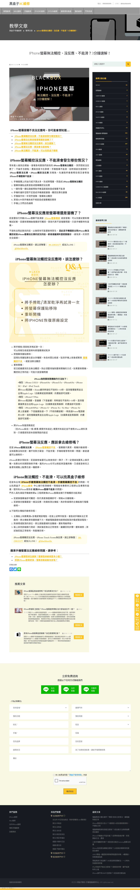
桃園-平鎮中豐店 (59, 849)
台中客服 (73, 689)
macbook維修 (101, 192)
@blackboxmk (123, 4)
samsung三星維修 (102, 187)
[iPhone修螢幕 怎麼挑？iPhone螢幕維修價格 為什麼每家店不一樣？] (18, 612)
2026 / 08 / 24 (113, 277)
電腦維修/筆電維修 (102, 133)
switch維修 (100, 117)
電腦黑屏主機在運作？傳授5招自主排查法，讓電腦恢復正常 (117, 229)
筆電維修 (6, 11)
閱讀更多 (78, 595)
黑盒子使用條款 (75, 775)
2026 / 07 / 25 (113, 291)
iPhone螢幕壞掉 (52, 218)
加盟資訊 (12, 832)
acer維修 (99, 122)
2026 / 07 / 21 (113, 305)
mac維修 (12, 821)
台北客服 (52, 689)
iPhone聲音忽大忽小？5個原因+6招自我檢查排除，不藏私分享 (117, 244)
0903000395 (104, 4)
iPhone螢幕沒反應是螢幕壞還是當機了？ (34, 140)
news (98, 85)
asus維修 (99, 155)
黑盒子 (19, 3)
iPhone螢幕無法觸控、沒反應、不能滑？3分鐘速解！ (57, 31)
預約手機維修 (14, 828)
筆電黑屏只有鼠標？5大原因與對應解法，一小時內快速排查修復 (117, 329)
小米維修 (98, 165)
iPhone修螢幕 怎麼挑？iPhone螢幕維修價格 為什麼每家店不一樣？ (49, 609)
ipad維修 (99, 149)
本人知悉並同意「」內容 (71, 775)
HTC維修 (99, 171)
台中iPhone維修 (15, 824)
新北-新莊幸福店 (59, 838)
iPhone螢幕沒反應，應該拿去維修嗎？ (33, 147)
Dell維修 (99, 106)
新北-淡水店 (57, 830)
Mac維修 (17, 11)
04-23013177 (55, 245)
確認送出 (70, 791)
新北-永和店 (57, 827)
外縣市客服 (93, 689)
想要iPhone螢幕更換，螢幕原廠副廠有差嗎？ (36, 560)
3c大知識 (99, 197)
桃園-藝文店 (57, 845)
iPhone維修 (40, 11)
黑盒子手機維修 (15, 31)
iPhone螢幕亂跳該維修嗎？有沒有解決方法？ (41, 591)
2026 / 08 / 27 (113, 249)
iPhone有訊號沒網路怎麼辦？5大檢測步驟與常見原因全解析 (117, 300)
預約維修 (78, 11)
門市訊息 (88, 11)
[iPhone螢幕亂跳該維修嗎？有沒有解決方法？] (18, 593)
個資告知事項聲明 (15, 882)
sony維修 (99, 176)
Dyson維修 (52, 11)
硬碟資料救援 (66, 11)
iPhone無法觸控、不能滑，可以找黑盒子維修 (36, 150)
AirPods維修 (100, 96)
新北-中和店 (57, 823)
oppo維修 (99, 181)
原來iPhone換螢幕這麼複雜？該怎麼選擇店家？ (42, 633)
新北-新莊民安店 (59, 834)
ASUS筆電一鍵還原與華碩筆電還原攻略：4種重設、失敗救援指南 (117, 314)
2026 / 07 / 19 (113, 334)
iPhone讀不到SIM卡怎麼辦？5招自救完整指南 (109, 873)
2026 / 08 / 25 (113, 263)
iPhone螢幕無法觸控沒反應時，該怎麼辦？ (35, 143)
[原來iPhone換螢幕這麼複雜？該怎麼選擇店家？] (18, 636)
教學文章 (29, 31)
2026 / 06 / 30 (113, 348)
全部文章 (98, 203)
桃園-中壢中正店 (59, 842)
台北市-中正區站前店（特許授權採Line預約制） (70, 820)
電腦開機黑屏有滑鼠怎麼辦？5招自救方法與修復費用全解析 (117, 258)
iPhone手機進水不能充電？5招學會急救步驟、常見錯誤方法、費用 (117, 272)
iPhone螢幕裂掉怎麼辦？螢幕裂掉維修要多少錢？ (38, 556)
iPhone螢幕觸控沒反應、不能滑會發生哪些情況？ (38, 136)
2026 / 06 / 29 (113, 360)
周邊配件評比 (100, 128)
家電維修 (98, 90)
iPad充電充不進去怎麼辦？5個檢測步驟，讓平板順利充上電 (117, 343)
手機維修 (27, 11)
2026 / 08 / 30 (113, 235)
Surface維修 (100, 101)
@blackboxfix (21, 248)
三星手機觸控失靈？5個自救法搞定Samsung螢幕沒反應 (117, 286)
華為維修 (98, 160)
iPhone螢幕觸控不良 (45, 447)
